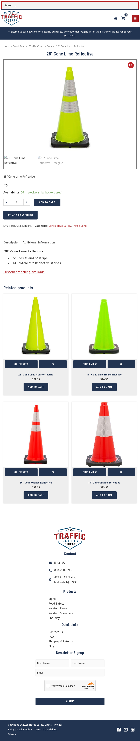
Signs (52, 599)
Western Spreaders (61, 613)
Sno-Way (54, 618)
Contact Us (56, 632)
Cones (50, 46)
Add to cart (47, 202)
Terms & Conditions (45, 729)
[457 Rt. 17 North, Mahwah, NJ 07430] (63, 580)
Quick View (21, 364)
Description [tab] (11, 242)
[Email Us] (57, 562)
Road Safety (20, 46)
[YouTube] (126, 729)
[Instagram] (132, 729)
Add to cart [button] (36, 386)
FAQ (51, 637)
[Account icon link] (115, 18)
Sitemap (12, 734)
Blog (51, 646)
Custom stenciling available (24, 272)
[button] (131, 65)
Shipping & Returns (61, 641)
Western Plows (58, 608)
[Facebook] (119, 729)
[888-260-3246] (60, 570)
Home (7, 46)
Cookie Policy (24, 729)
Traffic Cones (36, 46)
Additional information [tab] (39, 242)
